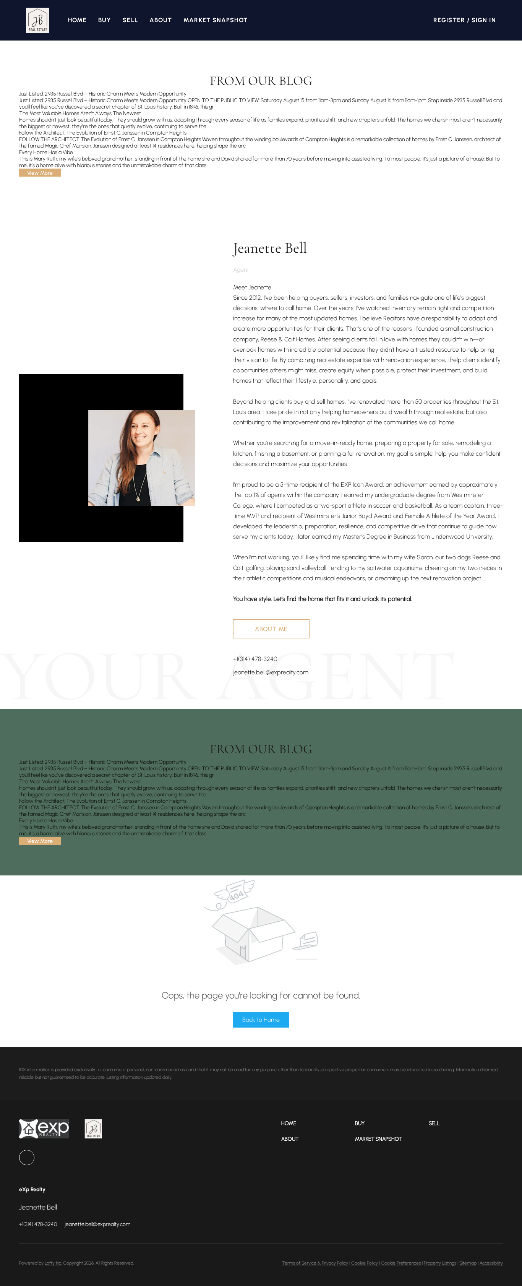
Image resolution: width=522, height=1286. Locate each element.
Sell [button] (130, 20)
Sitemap (468, 1263)
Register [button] (449, 20)
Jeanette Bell (270, 248)
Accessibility (491, 1263)
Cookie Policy (364, 1263)
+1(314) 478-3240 (255, 658)
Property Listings (440, 1263)
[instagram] (26, 1157)
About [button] (160, 20)
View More (40, 173)
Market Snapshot (215, 20)
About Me (271, 629)
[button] (37, 20)
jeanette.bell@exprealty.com (270, 672)
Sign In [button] (484, 20)
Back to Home (261, 1019)
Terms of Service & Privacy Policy (315, 1263)
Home (77, 20)
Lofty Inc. (53, 1263)
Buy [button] (104, 20)
